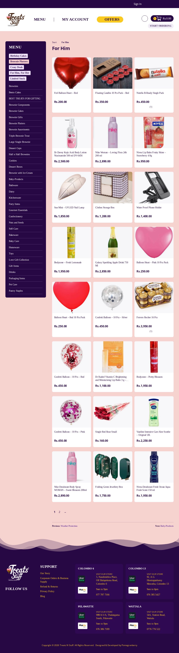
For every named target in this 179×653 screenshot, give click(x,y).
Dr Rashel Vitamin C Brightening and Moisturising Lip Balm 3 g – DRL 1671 (110, 380)
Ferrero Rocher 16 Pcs (147, 317)
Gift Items (14, 266)
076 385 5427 (153, 594)
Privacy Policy (47, 591)
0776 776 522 (153, 629)
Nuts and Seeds (16, 222)
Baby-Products (16, 179)
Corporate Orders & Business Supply (54, 580)
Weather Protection (69, 526)
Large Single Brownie (19, 142)
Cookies (13, 160)
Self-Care (13, 228)
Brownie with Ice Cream (21, 173)
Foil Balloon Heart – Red (66, 93)
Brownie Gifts (16, 117)
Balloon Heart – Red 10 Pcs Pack (69, 317)
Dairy (11, 191)
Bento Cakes (15, 92)
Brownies (13, 86)
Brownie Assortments (19, 129)
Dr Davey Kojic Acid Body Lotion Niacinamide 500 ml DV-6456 (70, 154)
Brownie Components (19, 105)
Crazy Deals (16, 67)
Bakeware (13, 235)
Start (54, 42)
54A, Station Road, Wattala (156, 614)
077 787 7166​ (102, 594)
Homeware (14, 247)
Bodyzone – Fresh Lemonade (67, 262)
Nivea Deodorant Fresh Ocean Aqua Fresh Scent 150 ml (153, 488)
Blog (42, 596)
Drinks (12, 272)
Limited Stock (17, 78)
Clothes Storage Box (104, 207)
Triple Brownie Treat (19, 136)
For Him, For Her (19, 73)
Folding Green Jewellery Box (109, 487)
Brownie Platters (19, 61)
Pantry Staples (16, 291)
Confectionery (16, 216)
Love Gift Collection (19, 260)
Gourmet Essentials (18, 210)
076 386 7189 (102, 629)
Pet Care (13, 284)
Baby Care (14, 241)
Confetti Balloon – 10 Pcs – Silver (111, 317)
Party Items (14, 204)
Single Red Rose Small (106, 431)
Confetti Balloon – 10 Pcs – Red (69, 377)
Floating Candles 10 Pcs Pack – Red (112, 93)
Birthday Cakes (18, 56)
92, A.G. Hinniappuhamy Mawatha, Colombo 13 (158, 579)
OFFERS (112, 19)
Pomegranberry (129, 645)
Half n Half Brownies (19, 154)
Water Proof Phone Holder (149, 207)
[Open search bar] (145, 18)
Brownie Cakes (16, 111)
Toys (11, 253)
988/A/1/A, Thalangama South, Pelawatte (108, 614)
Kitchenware (15, 197)
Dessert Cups (15, 148)
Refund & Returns (49, 586)
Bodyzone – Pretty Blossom (149, 377)
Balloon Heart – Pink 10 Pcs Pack (152, 262)
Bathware (13, 185)
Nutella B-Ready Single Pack (150, 93)
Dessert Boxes (15, 166)
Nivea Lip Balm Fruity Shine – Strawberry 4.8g (151, 154)
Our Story (45, 573)
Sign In (138, 4)
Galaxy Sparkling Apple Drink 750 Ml (111, 264)
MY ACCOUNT (75, 20)
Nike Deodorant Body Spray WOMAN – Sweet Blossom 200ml (70, 488)
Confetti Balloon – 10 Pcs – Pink (69, 431)
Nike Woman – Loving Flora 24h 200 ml (111, 154)
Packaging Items (17, 278)
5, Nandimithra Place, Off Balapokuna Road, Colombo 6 (107, 579)
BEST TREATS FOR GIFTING (24, 98)
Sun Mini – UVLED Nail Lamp (69, 207)
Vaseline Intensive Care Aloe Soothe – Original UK (153, 433)
